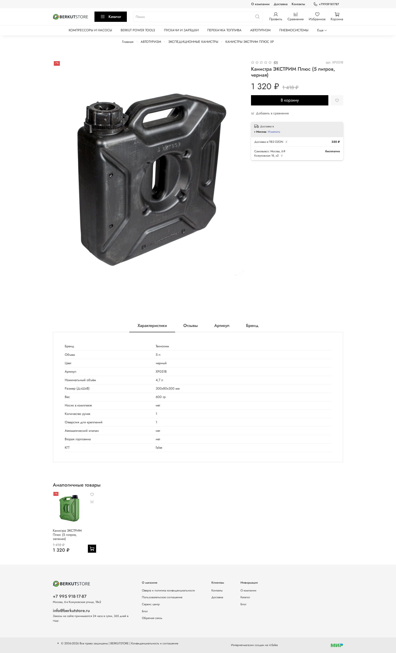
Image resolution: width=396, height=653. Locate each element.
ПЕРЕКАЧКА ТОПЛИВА (224, 30)
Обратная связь (152, 618)
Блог (145, 611)
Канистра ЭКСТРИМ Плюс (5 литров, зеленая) (67, 534)
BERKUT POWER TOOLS (138, 30)
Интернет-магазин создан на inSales (254, 645)
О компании (260, 4)
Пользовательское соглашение (162, 597)
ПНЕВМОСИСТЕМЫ (293, 30)
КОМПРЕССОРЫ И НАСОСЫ (90, 30)
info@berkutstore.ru (71, 610)
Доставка (281, 4)
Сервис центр (151, 604)
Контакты (298, 4)
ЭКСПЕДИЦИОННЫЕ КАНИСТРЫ (193, 41)
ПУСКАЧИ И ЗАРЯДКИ (181, 30)
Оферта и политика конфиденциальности (168, 590)
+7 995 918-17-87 (70, 596)
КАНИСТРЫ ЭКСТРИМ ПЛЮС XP (249, 41)
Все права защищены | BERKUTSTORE (105, 643)
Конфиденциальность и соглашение (154, 643)
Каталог (114, 16)
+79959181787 (329, 4)
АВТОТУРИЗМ (260, 30)
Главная (127, 41)
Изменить (274, 131)
